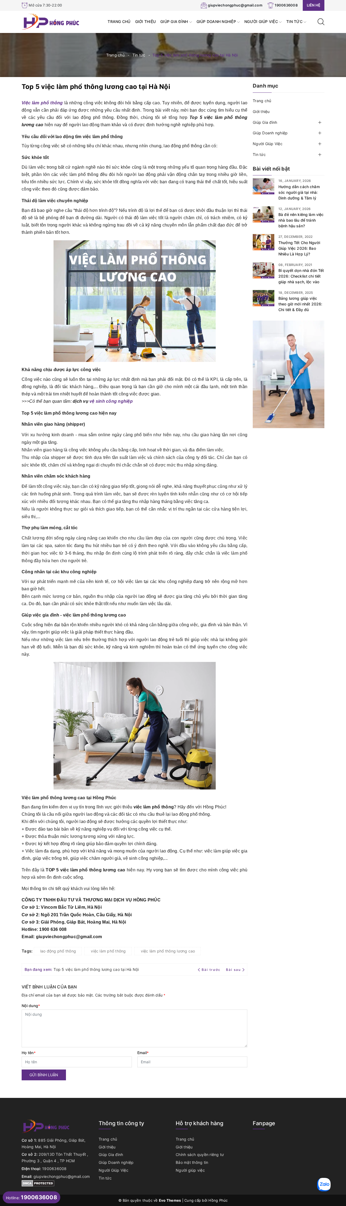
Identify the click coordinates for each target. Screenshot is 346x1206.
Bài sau (233, 970)
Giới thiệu (145, 21)
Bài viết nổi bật (271, 169)
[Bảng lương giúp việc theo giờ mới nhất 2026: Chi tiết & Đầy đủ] (263, 298)
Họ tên (29, 1052)
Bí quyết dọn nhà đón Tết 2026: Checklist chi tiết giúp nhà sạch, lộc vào (301, 276)
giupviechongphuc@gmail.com (235, 5)
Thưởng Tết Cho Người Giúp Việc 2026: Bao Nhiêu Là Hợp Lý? (299, 248)
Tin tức (295, 21)
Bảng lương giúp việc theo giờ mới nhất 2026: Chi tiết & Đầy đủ (300, 304)
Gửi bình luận (43, 1074)
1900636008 (286, 5)
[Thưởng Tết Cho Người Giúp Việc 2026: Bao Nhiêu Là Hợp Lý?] (263, 242)
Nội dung (31, 1005)
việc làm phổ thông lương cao (168, 951)
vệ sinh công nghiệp (111, 401)
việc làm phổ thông (108, 951)
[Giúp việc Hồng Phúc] (51, 21)
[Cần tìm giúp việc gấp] (288, 374)
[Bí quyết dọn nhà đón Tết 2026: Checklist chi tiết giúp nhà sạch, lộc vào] (263, 270)
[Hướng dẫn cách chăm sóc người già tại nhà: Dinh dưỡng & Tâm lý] (263, 186)
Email (143, 1052)
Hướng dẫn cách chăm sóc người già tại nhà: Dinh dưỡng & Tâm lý (299, 192)
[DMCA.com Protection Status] (38, 1183)
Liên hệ (313, 5)
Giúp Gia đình (174, 21)
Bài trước (212, 970)
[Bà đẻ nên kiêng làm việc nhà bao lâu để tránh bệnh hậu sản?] (263, 214)
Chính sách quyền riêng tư (200, 1154)
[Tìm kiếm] (321, 21)
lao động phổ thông (58, 951)
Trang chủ (119, 21)
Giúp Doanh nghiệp (217, 21)
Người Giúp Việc (261, 21)
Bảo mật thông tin (192, 1162)
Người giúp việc (190, 1170)
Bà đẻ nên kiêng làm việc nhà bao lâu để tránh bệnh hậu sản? (301, 220)
